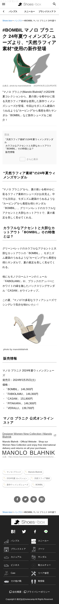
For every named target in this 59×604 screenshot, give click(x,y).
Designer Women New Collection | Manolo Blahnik (27, 435)
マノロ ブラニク (14, 472)
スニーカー (29, 11)
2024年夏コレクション (17, 478)
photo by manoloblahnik (20, 86)
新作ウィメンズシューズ (17, 485)
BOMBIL (39, 485)
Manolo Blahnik (35, 472)
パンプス (13, 11)
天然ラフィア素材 (42, 478)
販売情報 (10, 152)
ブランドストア (46, 11)
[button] (55, 11)
